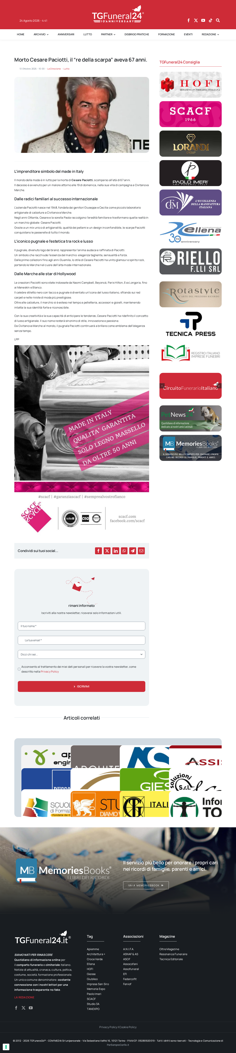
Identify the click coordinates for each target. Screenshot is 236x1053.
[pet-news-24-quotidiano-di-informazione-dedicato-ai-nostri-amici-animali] (190, 407)
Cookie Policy (127, 1027)
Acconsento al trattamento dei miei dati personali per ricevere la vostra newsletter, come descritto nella (78, 669)
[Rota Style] (190, 283)
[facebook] (189, 20)
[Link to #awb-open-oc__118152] (218, 20)
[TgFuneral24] (118, 6)
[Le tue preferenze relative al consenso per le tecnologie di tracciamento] (6, 1047)
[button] (162, 385)
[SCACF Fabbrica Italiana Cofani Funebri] (190, 102)
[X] (107, 550)
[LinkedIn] (115, 550)
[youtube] (203, 20)
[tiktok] (211, 20)
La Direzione (54, 68)
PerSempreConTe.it (118, 1044)
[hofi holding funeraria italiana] (190, 73)
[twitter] (196, 20)
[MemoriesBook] (63, 870)
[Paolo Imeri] (190, 161)
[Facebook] (98, 550)
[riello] (190, 250)
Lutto (66, 68)
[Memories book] (172, 870)
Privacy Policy (50, 671)
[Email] (141, 550)
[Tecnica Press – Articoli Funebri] (190, 312)
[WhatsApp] (124, 550)
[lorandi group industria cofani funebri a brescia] (190, 132)
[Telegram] (132, 550)
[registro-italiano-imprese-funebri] (190, 342)
